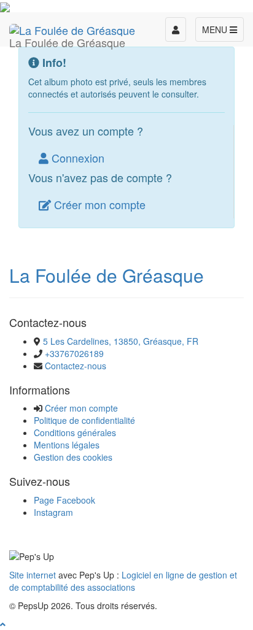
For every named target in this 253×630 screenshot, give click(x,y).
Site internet (32, 575)
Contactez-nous (75, 365)
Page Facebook (64, 500)
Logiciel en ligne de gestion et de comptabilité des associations (123, 581)
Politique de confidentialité (84, 420)
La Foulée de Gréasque (106, 275)
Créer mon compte (98, 204)
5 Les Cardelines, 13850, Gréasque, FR (120, 341)
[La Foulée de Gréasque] (72, 28)
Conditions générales (75, 432)
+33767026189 (74, 353)
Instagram (53, 512)
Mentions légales (66, 445)
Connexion (76, 158)
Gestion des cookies (73, 457)
